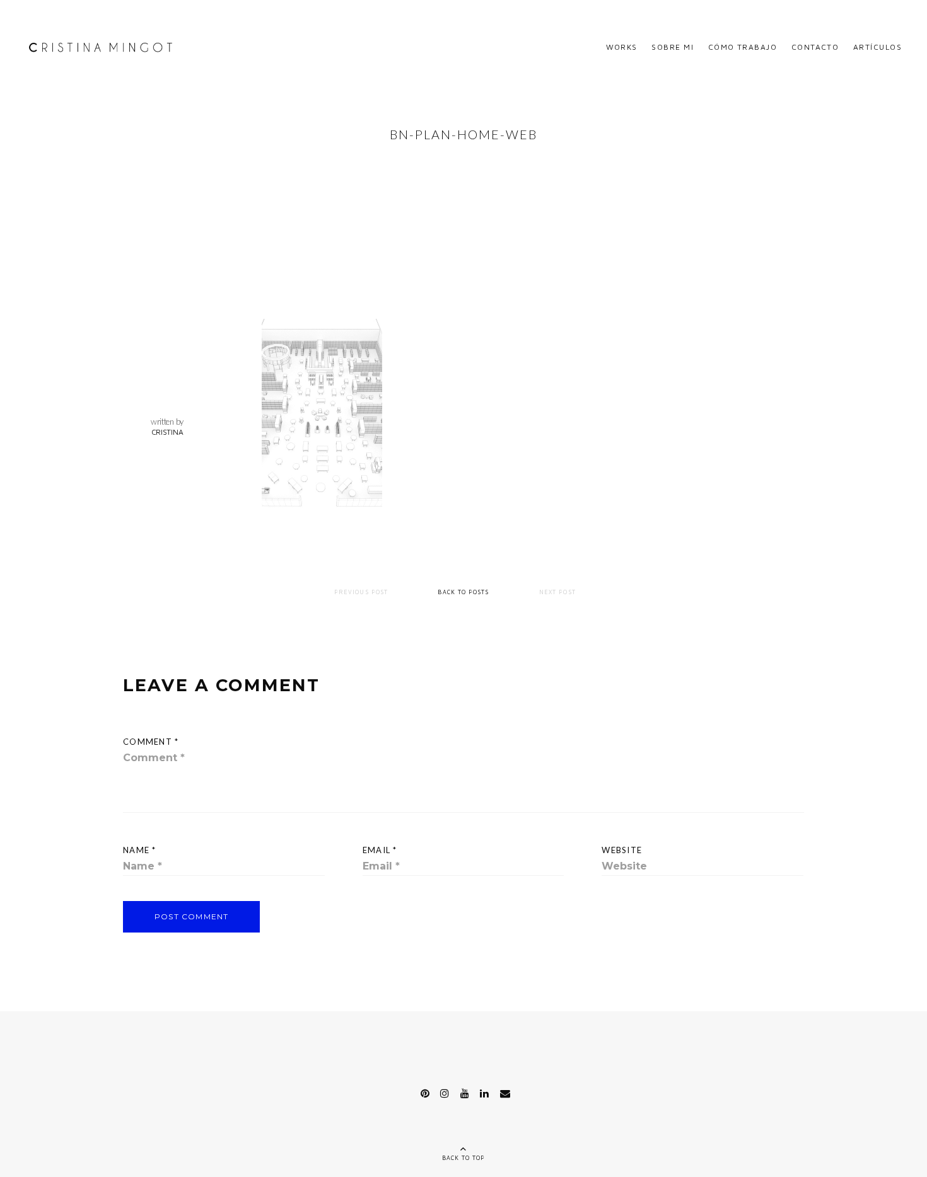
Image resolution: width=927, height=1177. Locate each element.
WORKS (622, 47)
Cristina (167, 432)
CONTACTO (815, 47)
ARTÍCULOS (877, 47)
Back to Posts (463, 591)
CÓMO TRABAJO (742, 47)
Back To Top (464, 1157)
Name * (139, 850)
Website (622, 850)
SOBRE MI (672, 47)
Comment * (151, 742)
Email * (380, 850)
